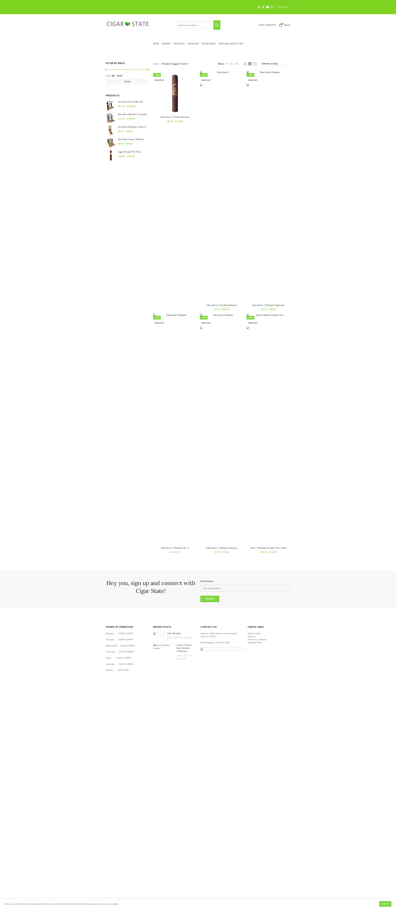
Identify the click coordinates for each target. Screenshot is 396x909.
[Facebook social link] (259, 7)
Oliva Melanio (174, 633)
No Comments (186, 638)
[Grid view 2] (245, 64)
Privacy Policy (254, 633)
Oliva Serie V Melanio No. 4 (175, 548)
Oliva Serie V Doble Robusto (174, 117)
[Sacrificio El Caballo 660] (111, 105)
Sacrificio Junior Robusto (131, 139)
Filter (127, 81)
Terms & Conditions (257, 639)
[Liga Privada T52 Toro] (111, 155)
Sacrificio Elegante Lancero (132, 126)
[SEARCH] (216, 25)
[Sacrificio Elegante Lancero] (111, 130)
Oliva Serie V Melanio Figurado (268, 305)
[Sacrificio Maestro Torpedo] (111, 118)
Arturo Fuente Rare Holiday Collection (184, 648)
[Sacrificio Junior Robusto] (111, 143)
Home (156, 63)
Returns (252, 636)
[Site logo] (128, 24)
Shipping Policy (255, 642)
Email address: (207, 581)
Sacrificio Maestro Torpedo (132, 114)
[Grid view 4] (255, 64)
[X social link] (263, 7)
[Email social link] (267, 7)
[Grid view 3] (249, 64)
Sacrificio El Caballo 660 (130, 101)
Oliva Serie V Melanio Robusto (221, 548)
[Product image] (175, 92)
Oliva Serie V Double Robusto (221, 305)
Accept (385, 904)
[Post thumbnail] (159, 636)
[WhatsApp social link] (272, 7)
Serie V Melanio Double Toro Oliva (268, 548)
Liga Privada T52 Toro (129, 151)
